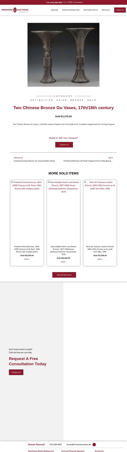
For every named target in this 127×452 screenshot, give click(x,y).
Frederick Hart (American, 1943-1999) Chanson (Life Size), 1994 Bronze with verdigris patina (27, 249)
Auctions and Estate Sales (71, 10)
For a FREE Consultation (73, 2)
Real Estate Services (91, 10)
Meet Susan (106, 10)
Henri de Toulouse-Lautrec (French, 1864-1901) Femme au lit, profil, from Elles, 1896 (100, 249)
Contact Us (16, 372)
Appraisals (54, 10)
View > (27, 259)
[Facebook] (94, 444)
